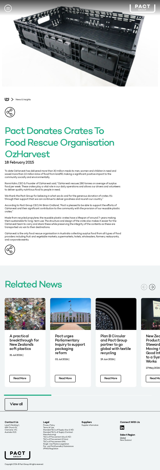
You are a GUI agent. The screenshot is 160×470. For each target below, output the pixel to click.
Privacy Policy (49, 425)
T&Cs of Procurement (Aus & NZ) (57, 437)
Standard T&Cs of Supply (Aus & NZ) (58, 430)
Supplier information (90, 425)
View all (16, 404)
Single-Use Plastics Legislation (56, 444)
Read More (19, 378)
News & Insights (23, 99)
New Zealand (125, 440)
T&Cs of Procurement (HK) (54, 441)
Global (123, 438)
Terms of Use (48, 427)
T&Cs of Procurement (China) (55, 439)
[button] (152, 286)
